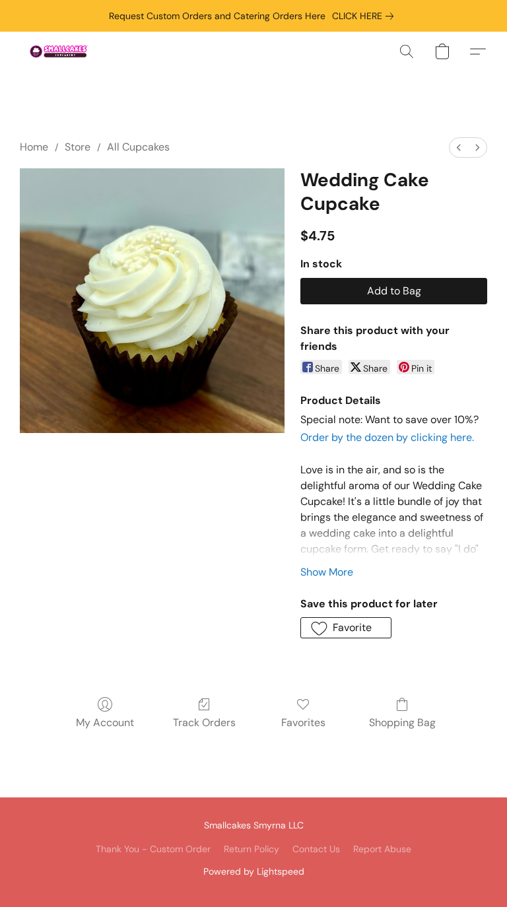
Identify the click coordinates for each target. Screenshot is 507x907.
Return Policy (251, 849)
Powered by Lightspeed (253, 871)
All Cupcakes (138, 147)
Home (34, 147)
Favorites (303, 722)
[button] (58, 51)
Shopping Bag (402, 722)
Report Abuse (382, 849)
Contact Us (316, 849)
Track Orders (204, 722)
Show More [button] (326, 572)
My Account (105, 722)
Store (77, 147)
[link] (365, 16)
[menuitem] (459, 147)
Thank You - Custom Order (153, 849)
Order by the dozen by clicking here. (387, 437)
